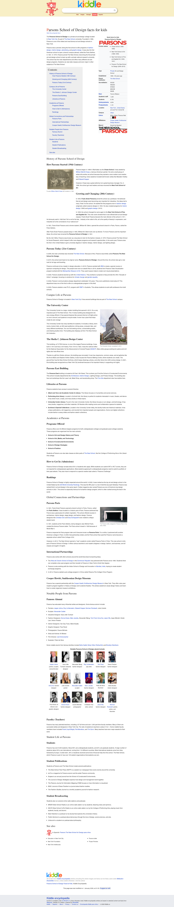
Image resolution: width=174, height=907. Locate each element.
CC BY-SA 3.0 (66, 901)
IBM (102, 266)
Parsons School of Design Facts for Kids (59, 883)
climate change (79, 277)
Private (112, 71)
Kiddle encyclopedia (63, 879)
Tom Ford (94, 618)
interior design (56, 50)
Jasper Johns (58, 608)
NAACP (93, 349)
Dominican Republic (83, 561)
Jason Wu (107, 618)
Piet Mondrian (79, 729)
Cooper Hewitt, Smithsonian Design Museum (88, 583)
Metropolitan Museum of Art (71, 271)
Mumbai (98, 566)
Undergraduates (104, 102)
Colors (101, 115)
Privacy (67, 904)
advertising (65, 50)
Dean (100, 94)
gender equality (92, 277)
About (61, 904)
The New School (115, 78)
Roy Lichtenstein (68, 608)
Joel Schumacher (62, 637)
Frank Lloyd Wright (68, 729)
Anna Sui (100, 618)
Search (114, 10)
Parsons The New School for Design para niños (75, 832)
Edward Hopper (84, 179)
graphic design (77, 50)
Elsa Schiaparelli (73, 518)
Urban (112, 113)
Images (82, 14)
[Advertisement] (87, 22)
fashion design (121, 203)
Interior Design (84, 376)
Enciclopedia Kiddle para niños (89, 904)
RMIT (81, 287)
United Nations (81, 275)
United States (121, 108)
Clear (110, 10)
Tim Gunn (91, 729)
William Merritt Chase (56, 191)
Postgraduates (103, 105)
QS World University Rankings (69, 485)
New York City (52, 39)
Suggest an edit (105, 888)
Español (101, 14)
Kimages (88, 14)
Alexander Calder (59, 611)
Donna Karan (65, 618)
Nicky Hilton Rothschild (95, 645)
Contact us (75, 904)
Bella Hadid (83, 645)
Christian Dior (60, 518)
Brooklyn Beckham (112, 645)
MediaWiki (75, 902)
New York (113, 108)
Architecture (75, 376)
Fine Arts (100, 378)
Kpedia (95, 14)
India (103, 566)
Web (77, 14)
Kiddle (48, 904)
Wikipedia (49, 902)
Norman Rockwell (91, 608)
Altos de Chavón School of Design (62, 561)
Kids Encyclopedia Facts (54, 33)
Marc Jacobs (74, 618)
